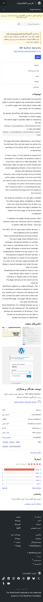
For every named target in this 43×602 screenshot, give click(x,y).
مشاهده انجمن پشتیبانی (33, 504)
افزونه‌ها (17, 524)
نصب (37, 76)
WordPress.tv (34, 546)
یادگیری (38, 535)
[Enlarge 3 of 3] (38, 349)
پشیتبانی (38, 538)
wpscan (5, 446)
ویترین (18, 517)
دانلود (38, 57)
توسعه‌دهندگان (36, 542)
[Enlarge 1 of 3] (38, 330)
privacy (12, 442)
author (18, 442)
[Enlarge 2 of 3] (18, 330)
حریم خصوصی (36, 528)
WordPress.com (34, 553)
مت (38, 556)
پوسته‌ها (17, 520)
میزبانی (38, 524)
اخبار (39, 520)
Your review (36, 488)
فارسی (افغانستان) (29, 573)
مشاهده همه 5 (6, 437)
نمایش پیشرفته (35, 452)
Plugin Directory (35, 9)
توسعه (36, 81)
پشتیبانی (36, 87)
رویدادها (17, 538)
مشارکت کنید (15, 535)
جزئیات (36, 65)
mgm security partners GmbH (25, 51)
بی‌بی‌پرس (36, 560)
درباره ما (38, 517)
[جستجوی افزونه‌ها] (19, 24)
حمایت (17, 542)
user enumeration (14, 446)
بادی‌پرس (36, 564)
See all (4, 488)
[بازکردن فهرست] (3, 3)
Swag (17, 546)
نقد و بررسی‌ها (33, 70)
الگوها (18, 528)
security (5, 442)
